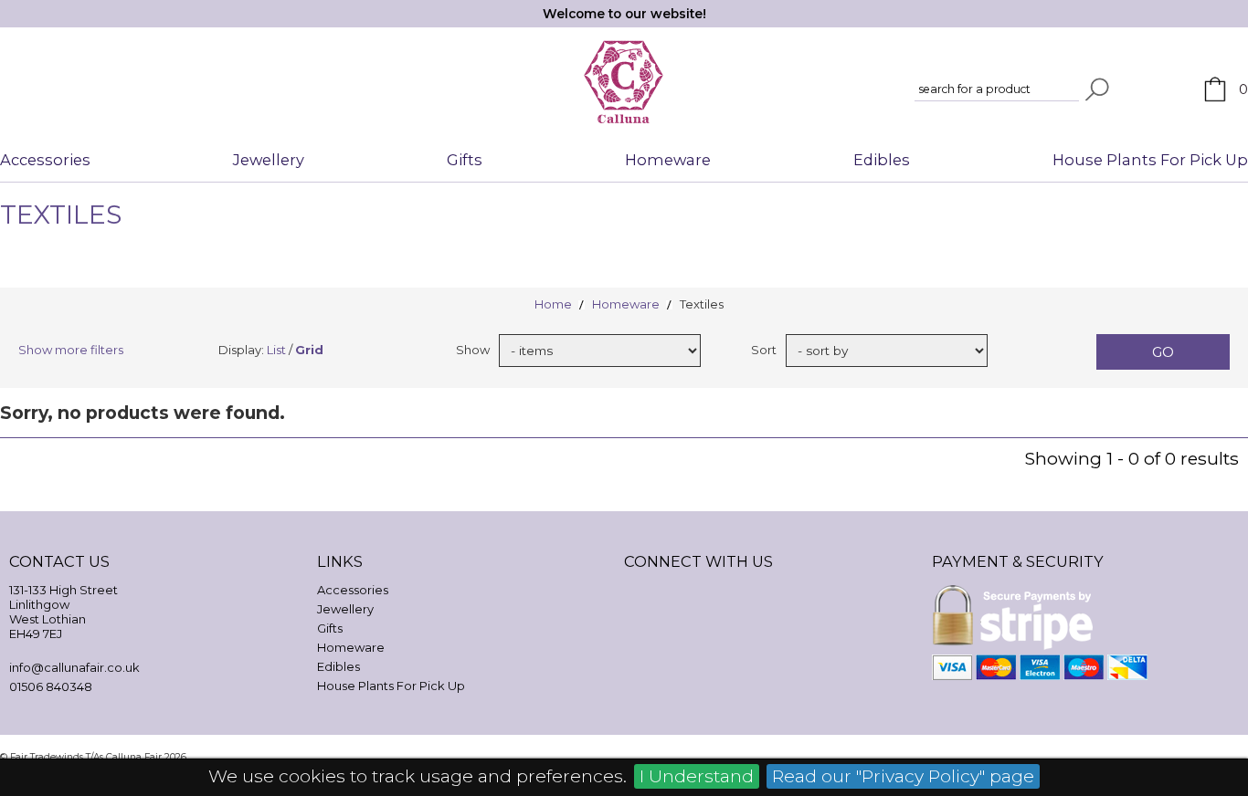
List (276, 349)
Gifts (464, 160)
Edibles (881, 160)
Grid (309, 349)
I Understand (697, 776)
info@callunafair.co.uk (74, 667)
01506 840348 (50, 686)
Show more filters (70, 349)
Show (473, 349)
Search (1097, 89)
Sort (764, 349)
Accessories (45, 160)
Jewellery (268, 160)
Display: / (270, 349)
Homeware (668, 160)
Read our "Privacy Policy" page (903, 776)
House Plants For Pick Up (1150, 160)
